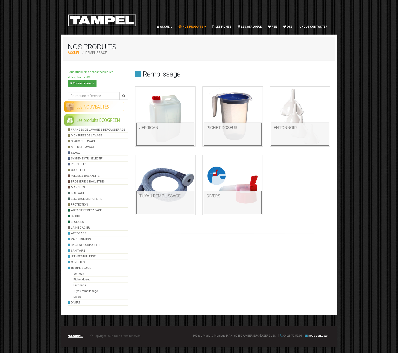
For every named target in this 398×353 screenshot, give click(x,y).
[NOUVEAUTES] (94, 106)
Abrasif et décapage (86, 210)
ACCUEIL (74, 53)
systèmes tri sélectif (86, 158)
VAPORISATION (80, 239)
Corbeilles (78, 170)
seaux (75, 152)
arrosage (78, 233)
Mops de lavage (82, 147)
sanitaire (77, 250)
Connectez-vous (83, 83)
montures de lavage (86, 135)
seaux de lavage (83, 141)
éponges (77, 222)
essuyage (77, 193)
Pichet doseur (82, 279)
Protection (79, 204)
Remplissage (80, 268)
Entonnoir (79, 285)
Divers (77, 296)
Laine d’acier (80, 227)
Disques (76, 216)
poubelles (78, 164)
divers (75, 302)
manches (77, 187)
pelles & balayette (85, 175)
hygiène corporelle (85, 245)
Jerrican (78, 273)
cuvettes (77, 262)
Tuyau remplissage (85, 291)
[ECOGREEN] (94, 120)
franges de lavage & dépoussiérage (97, 129)
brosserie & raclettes (87, 181)
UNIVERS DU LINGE (83, 256)
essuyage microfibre (86, 198)
